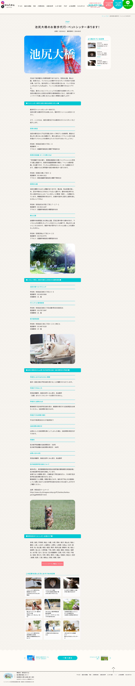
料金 (34, 6)
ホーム (103, 16)
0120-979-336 (95, 5)
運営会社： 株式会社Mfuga (23, 672)
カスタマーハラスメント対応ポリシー (25, 679)
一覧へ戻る (67, 658)
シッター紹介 (58, 6)
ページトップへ (113, 669)
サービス (20, 6)
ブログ (65, 6)
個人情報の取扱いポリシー (23, 674)
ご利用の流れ (41, 6)
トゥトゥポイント (81, 6)
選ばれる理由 (27, 6)
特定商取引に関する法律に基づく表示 (25, 677)
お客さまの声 (50, 6)
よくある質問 (72, 6)
